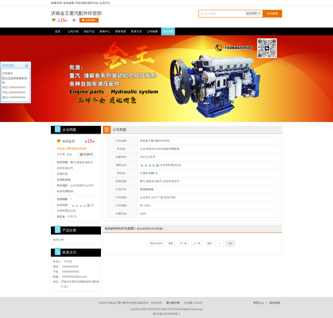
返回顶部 (274, 302)
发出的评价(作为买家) (150, 228)
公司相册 (152, 31)
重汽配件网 (173, 302)
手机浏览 (81, 2)
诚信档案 (168, 31)
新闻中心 (104, 31)
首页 (57, 31)
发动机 (61, 179)
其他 (67, 179)
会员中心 (104, 2)
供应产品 (89, 31)
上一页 (197, 243)
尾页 (209, 243)
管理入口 (258, 302)
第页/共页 (156, 243)
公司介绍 (73, 31)
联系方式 (136, 31)
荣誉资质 (120, 31)
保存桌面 (68, 2)
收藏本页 (56, 2)
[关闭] (27, 64)
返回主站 (92, 2)
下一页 (183, 243)
